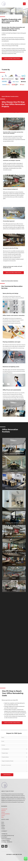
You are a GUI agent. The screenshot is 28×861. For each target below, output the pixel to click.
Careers (3, 815)
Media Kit (3, 810)
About (2, 823)
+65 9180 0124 (4, 833)
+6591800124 (9, 841)
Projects (3, 825)
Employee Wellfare (5, 813)
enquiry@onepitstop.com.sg (7, 835)
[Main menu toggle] (24, 3)
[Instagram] (6, 846)
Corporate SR (4, 808)
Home (2, 822)
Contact (3, 828)
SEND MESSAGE (7, 774)
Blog (2, 817)
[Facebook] (2, 846)
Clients (2, 827)
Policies (3, 812)
